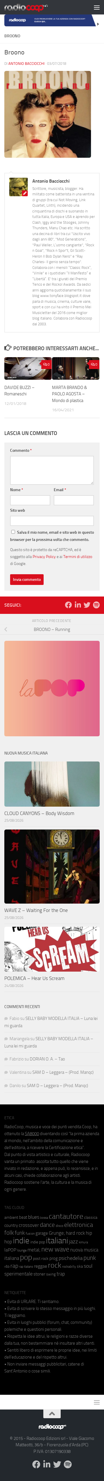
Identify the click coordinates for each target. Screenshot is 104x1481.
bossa (44, 1218)
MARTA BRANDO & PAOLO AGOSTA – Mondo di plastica (69, 394)
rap (14, 1265)
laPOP (10, 1250)
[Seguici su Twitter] (86, 604)
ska (80, 1266)
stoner (39, 1274)
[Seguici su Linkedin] (77, 604)
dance (47, 1224)
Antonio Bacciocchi (26, 63)
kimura (83, 1242)
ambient (11, 1217)
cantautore (66, 1216)
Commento (21, 450)
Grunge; (57, 1233)
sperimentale (18, 1274)
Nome (16, 489)
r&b (7, 1266)
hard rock (75, 1233)
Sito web (17, 510)
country (11, 1225)
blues (33, 1217)
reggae (40, 1266)
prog (53, 1258)
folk (9, 1232)
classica (90, 1217)
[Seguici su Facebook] (68, 604)
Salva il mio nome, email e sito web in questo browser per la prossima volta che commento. (52, 536)
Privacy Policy (44, 556)
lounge (22, 1250)
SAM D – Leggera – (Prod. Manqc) (63, 1072)
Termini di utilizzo (77, 556)
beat (23, 1217)
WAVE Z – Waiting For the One (36, 910)
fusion (30, 1233)
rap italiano (26, 1267)
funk (20, 1233)
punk (89, 1257)
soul (88, 1266)
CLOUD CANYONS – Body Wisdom (39, 813)
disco (59, 1226)
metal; (33, 1250)
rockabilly (69, 1267)
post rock (41, 1258)
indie (21, 1240)
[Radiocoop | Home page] (33, 7)
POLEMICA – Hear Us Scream (34, 978)
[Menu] (97, 7)
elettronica (78, 1225)
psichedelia (71, 1258)
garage (42, 1233)
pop (26, 1257)
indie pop (37, 1242)
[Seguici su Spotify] (96, 604)
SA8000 (32, 1133)
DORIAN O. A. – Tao (47, 1059)
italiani (57, 1241)
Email (60, 489)
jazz (73, 1241)
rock (54, 1265)
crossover (29, 1225)
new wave (55, 1249)
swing (51, 1274)
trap (61, 1274)
